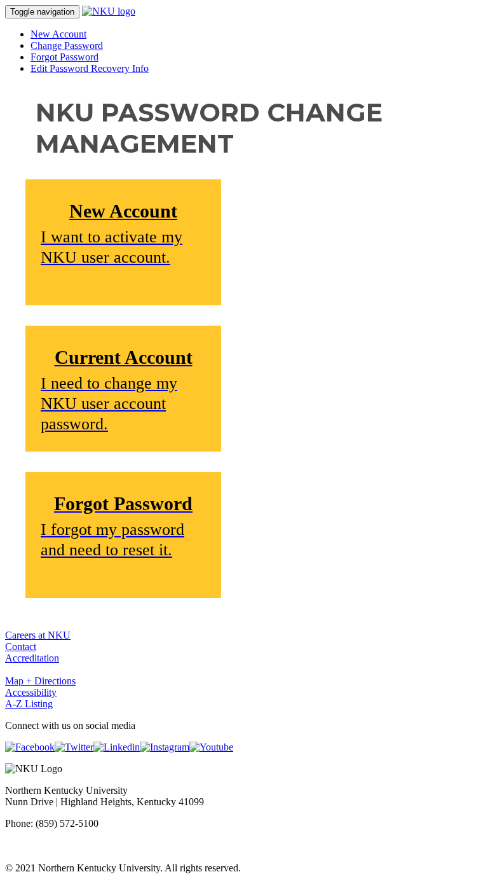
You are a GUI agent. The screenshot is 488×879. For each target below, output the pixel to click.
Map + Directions (40, 680)
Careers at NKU (38, 635)
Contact (20, 646)
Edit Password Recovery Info (89, 68)
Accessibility (31, 692)
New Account (58, 34)
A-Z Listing (29, 703)
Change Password (66, 45)
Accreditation (32, 658)
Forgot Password (64, 57)
